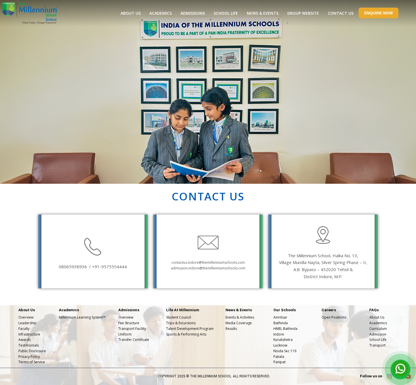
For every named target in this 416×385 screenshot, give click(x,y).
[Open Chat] (400, 369)
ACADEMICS (160, 13)
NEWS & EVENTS (262, 13)
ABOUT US (131, 13)
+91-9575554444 (109, 266)
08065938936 (73, 266)
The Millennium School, (310, 255)
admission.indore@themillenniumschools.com (208, 268)
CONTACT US (340, 13)
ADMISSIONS (193, 13)
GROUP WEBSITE (303, 13)
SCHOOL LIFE (226, 13)
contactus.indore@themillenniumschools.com (208, 262)
